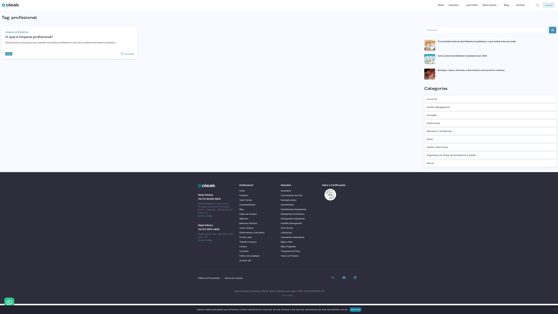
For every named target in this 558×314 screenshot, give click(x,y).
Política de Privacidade (209, 278)
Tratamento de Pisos (290, 251)
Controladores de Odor (292, 195)
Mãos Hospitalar (288, 246)
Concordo (355, 309)
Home (441, 5)
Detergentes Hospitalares (293, 218)
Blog (241, 209)
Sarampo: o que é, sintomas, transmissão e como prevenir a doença (471, 70)
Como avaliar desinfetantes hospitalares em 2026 (462, 56)
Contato (520, 5)
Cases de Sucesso (248, 214)
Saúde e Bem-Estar (437, 147)
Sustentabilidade (247, 204)
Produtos (243, 195)
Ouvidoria (243, 251)
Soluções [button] (453, 5)
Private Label (245, 237)
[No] (554, 309)
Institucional (433, 123)
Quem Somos (245, 200)
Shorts (430, 163)
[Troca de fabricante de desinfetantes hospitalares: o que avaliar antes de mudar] (429, 45)
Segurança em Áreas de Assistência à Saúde (451, 155)
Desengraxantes (288, 200)
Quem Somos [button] (489, 5)
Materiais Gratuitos (248, 223)
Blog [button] (506, 5)
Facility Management (438, 107)
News (430, 139)
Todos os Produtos (289, 256)
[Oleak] (10, 5)
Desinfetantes (287, 204)
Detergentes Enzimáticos (292, 214)
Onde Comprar (246, 228)
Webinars (243, 218)
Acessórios (286, 190)
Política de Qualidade (249, 256)
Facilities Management (291, 223)
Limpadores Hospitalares (292, 237)
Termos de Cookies (234, 278)
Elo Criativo (287, 295)
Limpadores (286, 232)
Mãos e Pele (286, 242)
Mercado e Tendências (439, 131)
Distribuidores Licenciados (251, 232)
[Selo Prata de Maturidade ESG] (329, 194)
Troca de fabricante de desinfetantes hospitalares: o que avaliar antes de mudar (477, 41)
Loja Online (472, 5)
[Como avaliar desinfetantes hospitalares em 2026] (429, 59)
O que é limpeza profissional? (29, 36)
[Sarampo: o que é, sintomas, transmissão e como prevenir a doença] (429, 74)
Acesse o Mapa (205, 216)
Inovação (432, 115)
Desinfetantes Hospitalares (293, 209)
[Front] (206, 186)
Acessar (549, 5)
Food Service (287, 228)
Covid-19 (432, 99)
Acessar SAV (245, 260)
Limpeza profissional (16, 32)
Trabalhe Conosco (247, 242)
